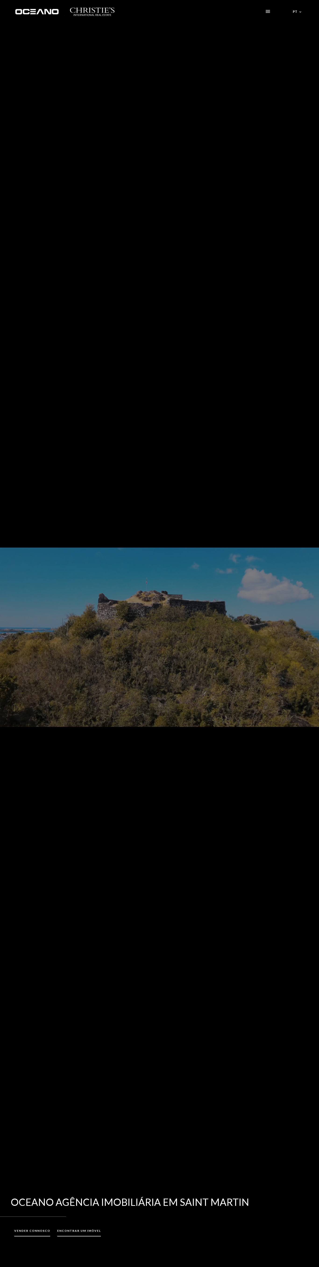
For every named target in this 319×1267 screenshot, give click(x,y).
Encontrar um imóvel (79, 1230)
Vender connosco (32, 1230)
